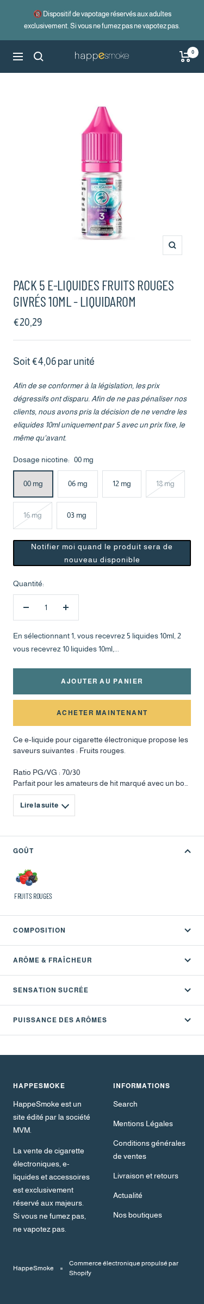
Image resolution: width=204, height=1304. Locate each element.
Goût (23, 851)
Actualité (128, 1195)
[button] (102, 553)
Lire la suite (39, 805)
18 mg (165, 483)
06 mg (78, 483)
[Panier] (185, 56)
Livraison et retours (145, 1175)
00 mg (33, 483)
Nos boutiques (137, 1214)
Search (125, 1104)
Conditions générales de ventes (149, 1149)
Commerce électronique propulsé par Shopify (123, 1268)
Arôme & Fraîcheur (52, 960)
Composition (39, 930)
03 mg (76, 515)
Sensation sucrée (51, 990)
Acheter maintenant (102, 713)
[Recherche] (39, 56)
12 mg (122, 483)
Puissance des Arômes (60, 1020)
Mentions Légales (143, 1123)
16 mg (32, 515)
